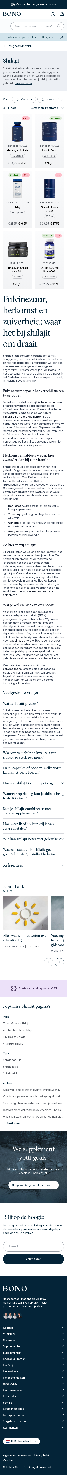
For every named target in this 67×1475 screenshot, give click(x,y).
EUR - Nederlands (20, 1441)
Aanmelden (33, 1259)
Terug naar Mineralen (19, 46)
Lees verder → (23, 83)
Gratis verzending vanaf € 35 (37, 988)
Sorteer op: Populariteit (45, 107)
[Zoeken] (59, 26)
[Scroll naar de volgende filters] (62, 99)
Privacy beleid (42, 1455)
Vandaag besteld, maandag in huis (36, 4)
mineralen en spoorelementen (22, 416)
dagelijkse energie (21, 640)
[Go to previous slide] (48, 962)
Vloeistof (53, 99)
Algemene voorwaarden (17, 1455)
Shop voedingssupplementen (31, 1185)
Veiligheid (8, 1460)
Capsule (26, 99)
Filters (12, 107)
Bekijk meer (13, 1123)
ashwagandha (12, 668)
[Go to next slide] (59, 962)
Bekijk (47, 37)
